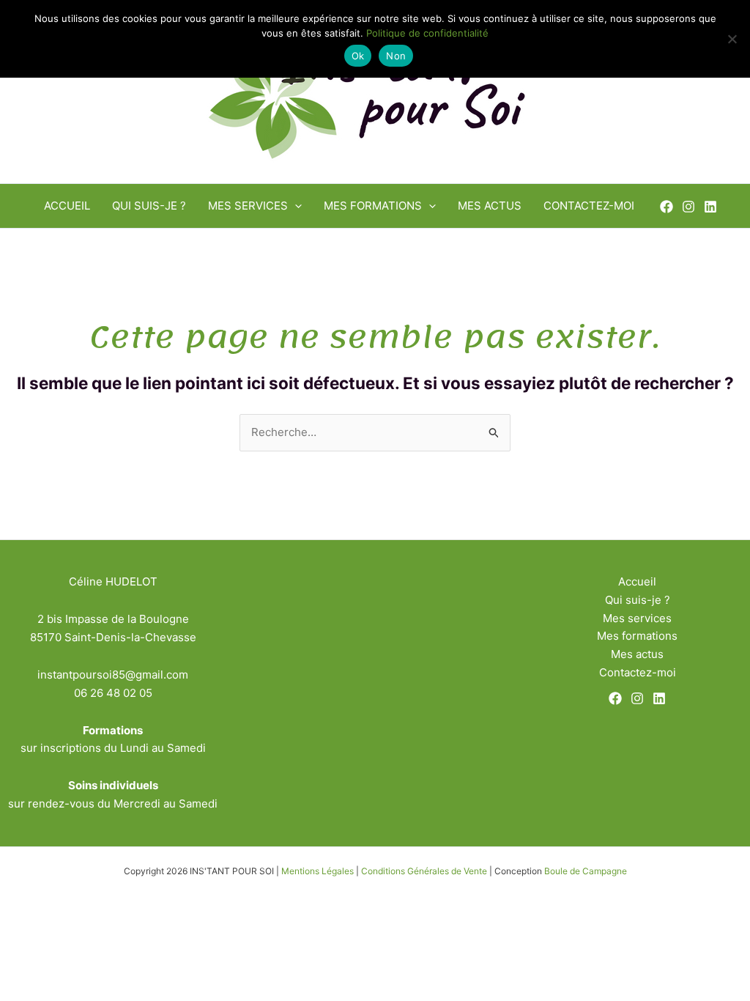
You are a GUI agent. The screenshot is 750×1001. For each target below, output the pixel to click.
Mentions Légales (317, 870)
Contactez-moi (588, 206)
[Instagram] (688, 206)
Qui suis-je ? (149, 206)
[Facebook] (666, 206)
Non (396, 56)
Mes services (248, 206)
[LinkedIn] (710, 206)
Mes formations (373, 206)
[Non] (731, 39)
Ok (358, 56)
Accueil (67, 206)
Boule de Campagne (585, 870)
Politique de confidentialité (427, 33)
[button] (295, 206)
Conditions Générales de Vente (424, 870)
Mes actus (489, 206)
